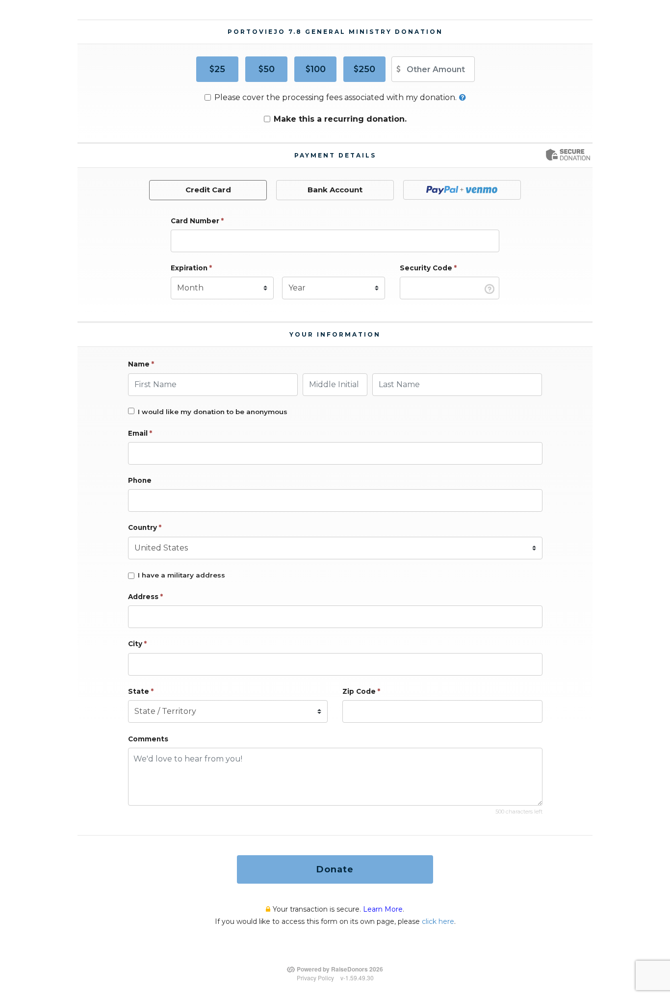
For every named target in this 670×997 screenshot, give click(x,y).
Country (144, 527)
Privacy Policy (315, 977)
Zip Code (361, 691)
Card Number (197, 221)
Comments (148, 739)
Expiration (191, 268)
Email (140, 433)
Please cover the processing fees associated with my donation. (335, 97)
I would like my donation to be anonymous (212, 412)
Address (145, 597)
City (137, 644)
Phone (140, 480)
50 (269, 69)
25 (219, 69)
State (141, 691)
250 (367, 69)
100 (318, 69)
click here (438, 921)
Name (141, 364)
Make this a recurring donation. (340, 119)
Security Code (428, 268)
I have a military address (181, 575)
